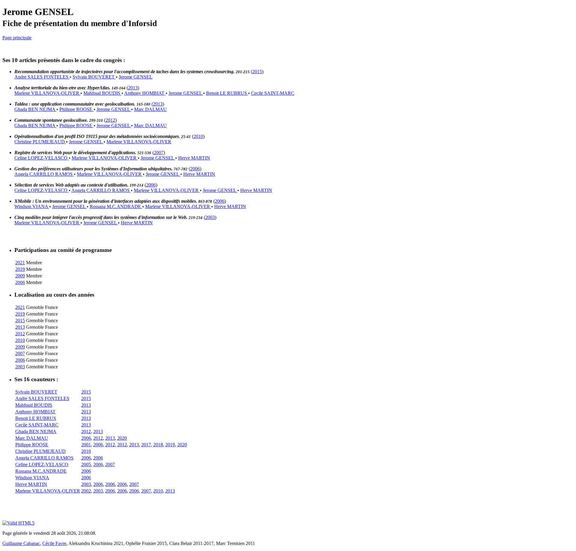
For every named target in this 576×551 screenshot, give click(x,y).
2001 (86, 444)
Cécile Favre (54, 543)
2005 (86, 464)
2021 (20, 262)
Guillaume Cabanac (21, 543)
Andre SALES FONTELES (42, 76)
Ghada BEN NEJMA (35, 109)
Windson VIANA (31, 206)
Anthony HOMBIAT (145, 93)
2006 (195, 168)
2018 (158, 444)
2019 (20, 269)
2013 (133, 87)
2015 (257, 71)
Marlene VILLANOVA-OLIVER (47, 93)
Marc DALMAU (150, 109)
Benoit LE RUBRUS (227, 93)
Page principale (17, 37)
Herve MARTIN (194, 157)
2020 (122, 438)
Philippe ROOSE (76, 109)
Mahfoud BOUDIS (102, 93)
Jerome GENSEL (135, 76)
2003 (210, 217)
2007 (159, 152)
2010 (198, 136)
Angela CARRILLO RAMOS (44, 174)
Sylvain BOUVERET (94, 76)
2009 (20, 275)
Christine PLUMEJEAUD (40, 141)
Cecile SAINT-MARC (272, 93)
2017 (146, 444)
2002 (86, 490)
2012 (110, 120)
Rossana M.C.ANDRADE (116, 206)
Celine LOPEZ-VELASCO (41, 157)
